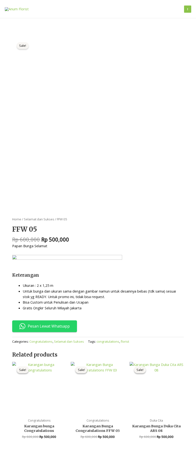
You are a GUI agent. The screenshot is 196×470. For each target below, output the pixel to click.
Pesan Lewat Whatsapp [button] (49, 326)
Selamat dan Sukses (39, 219)
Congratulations (41, 341)
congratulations (108, 341)
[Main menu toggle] (187, 9)
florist (125, 341)
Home (16, 219)
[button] (177, 9)
